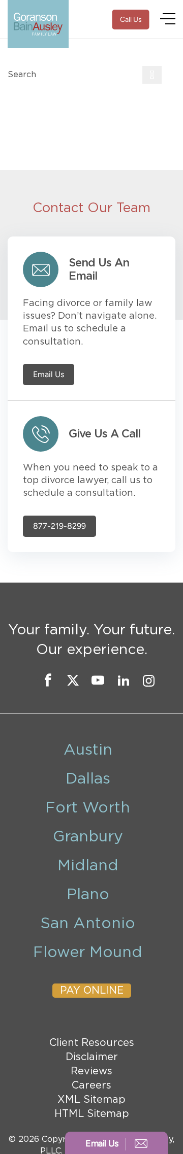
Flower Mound (87, 952)
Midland (87, 865)
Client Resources (91, 1043)
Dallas (88, 779)
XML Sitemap (91, 1100)
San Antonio (88, 923)
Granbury (88, 836)
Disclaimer (92, 1057)
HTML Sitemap (91, 1114)
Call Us (131, 19)
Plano (88, 894)
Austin (88, 750)
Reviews (91, 1071)
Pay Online (92, 991)
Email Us (48, 374)
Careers (91, 1085)
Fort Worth (87, 808)
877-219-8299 (59, 526)
